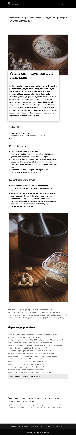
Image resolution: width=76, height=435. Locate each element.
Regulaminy (15, 426)
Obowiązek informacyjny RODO (33, 426)
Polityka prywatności (55, 426)
